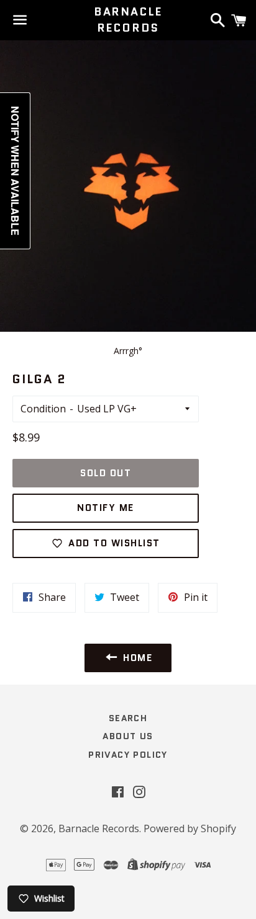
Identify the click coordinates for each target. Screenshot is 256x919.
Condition (43, 408)
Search (128, 718)
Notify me (105, 508)
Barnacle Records (128, 19)
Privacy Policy (128, 754)
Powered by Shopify (190, 828)
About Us (128, 736)
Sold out (105, 473)
